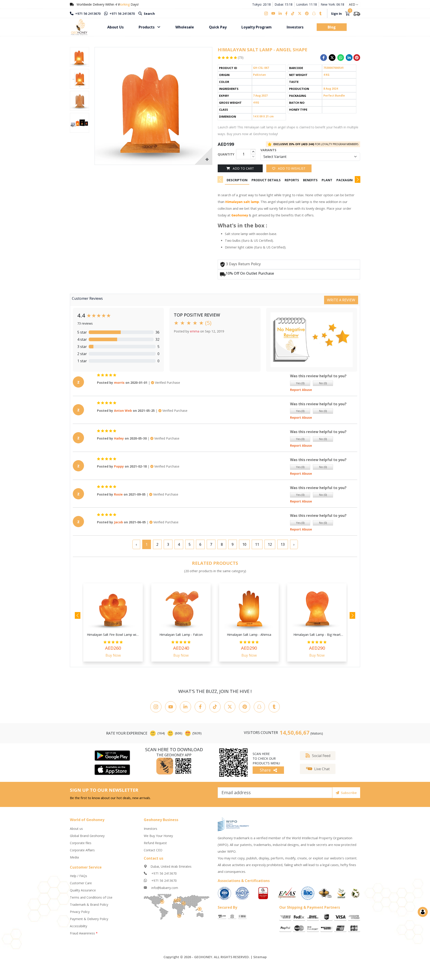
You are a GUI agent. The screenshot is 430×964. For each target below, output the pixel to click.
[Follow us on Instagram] (267, 13)
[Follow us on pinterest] (306, 13)
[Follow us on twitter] (299, 13)
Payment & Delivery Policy (89, 919)
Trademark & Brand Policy (89, 904)
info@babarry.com (164, 888)
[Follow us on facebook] (286, 13)
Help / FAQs (78, 876)
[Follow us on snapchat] (314, 13)
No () (323, 383)
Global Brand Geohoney (87, 836)
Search (149, 13)
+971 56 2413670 (87, 13)
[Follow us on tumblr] (320, 13)
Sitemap (260, 957)
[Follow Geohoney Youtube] (170, 706)
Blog (332, 27)
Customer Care (81, 883)
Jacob (118, 522)
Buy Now (113, 655)
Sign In (336, 13)
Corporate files (80, 843)
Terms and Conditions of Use (91, 897)
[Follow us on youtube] (273, 13)
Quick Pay (218, 27)
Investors (295, 27)
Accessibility (78, 926)
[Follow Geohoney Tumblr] (274, 706)
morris (119, 382)
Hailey (119, 438)
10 (244, 544)
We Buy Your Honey (158, 836)
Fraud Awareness (84, 933)
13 (283, 544)
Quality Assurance (83, 890)
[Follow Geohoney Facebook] (200, 706)
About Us (115, 27)
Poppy (119, 466)
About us (76, 828)
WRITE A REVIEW (341, 300)
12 (270, 544)
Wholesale (184, 27)
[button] (358, 179)
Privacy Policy (80, 912)
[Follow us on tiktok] (292, 13)
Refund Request (155, 843)
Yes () (300, 383)
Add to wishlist (291, 168)
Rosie (118, 494)
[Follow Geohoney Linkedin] (185, 706)
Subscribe (349, 792)
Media (74, 857)
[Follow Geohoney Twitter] (229, 706)
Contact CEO (153, 850)
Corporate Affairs (82, 850)
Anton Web (123, 410)
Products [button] (147, 27)
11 (257, 544)
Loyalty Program (256, 27)
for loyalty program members (315, 144)
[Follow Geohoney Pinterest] (244, 706)
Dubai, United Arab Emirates (170, 866)
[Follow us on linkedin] (280, 13)
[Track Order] (356, 13)
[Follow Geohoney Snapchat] (259, 706)
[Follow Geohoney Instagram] (155, 706)
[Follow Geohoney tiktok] (215, 706)
